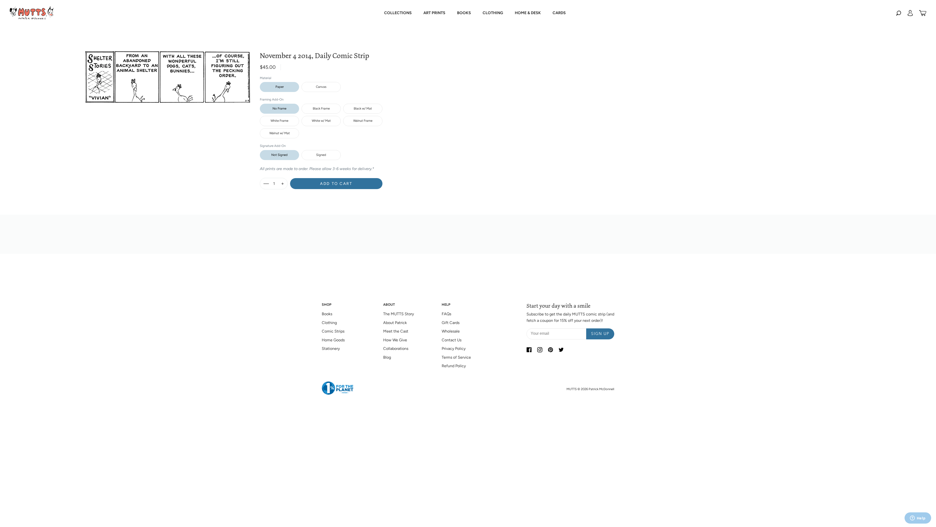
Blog (387, 357)
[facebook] (529, 349)
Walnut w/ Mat (279, 133)
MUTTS (571, 389)
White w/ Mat (321, 120)
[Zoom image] (167, 73)
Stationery (331, 348)
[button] (398, 13)
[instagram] (539, 349)
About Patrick (395, 322)
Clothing (329, 322)
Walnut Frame (362, 120)
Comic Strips (333, 331)
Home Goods (333, 340)
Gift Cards (450, 322)
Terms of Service (456, 357)
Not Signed (279, 155)
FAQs (446, 314)
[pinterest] (550, 349)
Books (327, 314)
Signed (321, 155)
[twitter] (561, 349)
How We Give (395, 340)
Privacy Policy (454, 348)
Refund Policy (454, 366)
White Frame (279, 120)
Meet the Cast (395, 331)
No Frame (279, 108)
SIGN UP (600, 334)
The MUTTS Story (398, 314)
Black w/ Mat (363, 108)
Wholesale (451, 331)
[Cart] (922, 13)
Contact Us (451, 340)
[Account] (910, 13)
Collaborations (395, 348)
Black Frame (321, 108)
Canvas (321, 87)
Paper (279, 87)
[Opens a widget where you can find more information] (917, 518)
